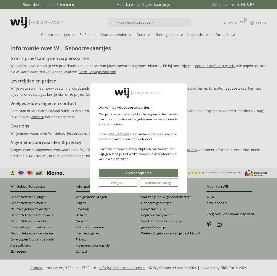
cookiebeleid (119, 134)
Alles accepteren (138, 173)
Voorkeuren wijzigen (159, 182)
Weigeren (118, 182)
